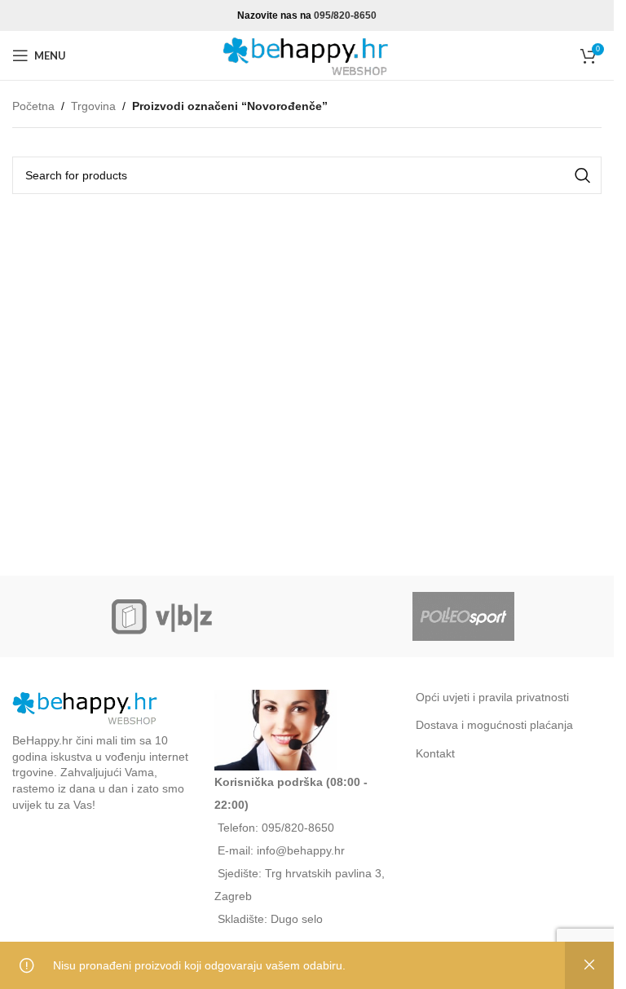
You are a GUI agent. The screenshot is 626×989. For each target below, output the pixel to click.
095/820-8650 (345, 15)
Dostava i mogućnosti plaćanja (494, 724)
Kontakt (435, 753)
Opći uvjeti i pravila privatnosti (492, 697)
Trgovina (93, 106)
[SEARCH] (583, 175)
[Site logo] (307, 54)
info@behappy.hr (301, 850)
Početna (33, 106)
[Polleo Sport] (463, 616)
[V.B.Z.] (162, 616)
